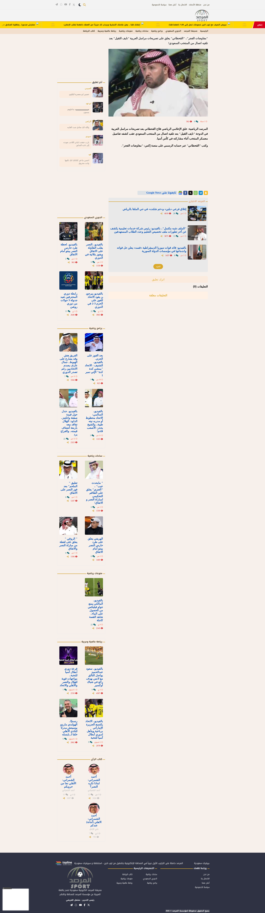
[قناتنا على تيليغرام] (56, 4)
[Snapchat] (206, 193)
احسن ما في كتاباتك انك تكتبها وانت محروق (77, 161)
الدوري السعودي (173, 31)
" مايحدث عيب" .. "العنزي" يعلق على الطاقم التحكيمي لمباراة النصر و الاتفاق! (94, 492)
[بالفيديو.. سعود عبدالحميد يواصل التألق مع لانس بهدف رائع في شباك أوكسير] (94, 655)
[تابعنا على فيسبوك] (70, 4)
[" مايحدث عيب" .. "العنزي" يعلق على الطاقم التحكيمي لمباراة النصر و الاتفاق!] (94, 470)
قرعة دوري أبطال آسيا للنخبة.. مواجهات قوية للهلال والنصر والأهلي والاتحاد (68, 677)
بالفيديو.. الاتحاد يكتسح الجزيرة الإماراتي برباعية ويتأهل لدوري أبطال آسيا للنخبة (94, 729)
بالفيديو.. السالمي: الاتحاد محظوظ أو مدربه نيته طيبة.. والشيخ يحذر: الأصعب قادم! (94, 421)
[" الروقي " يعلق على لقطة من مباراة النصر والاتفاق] (68, 525)
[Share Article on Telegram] (201, 193)
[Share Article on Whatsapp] (196, 193)
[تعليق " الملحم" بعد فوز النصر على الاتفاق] (68, 470)
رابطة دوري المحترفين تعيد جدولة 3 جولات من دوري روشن (68, 300)
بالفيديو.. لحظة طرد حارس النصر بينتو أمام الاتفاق (68, 249)
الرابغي (88, 121)
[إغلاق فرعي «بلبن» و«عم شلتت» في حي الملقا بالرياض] (197, 213)
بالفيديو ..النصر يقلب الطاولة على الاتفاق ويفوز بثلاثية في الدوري (94, 251)
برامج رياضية (157, 31)
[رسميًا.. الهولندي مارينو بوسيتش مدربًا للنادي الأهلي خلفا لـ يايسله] (68, 708)
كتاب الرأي (96, 759)
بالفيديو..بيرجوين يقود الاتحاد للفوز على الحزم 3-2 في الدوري (94, 300)
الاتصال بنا (182, 5)
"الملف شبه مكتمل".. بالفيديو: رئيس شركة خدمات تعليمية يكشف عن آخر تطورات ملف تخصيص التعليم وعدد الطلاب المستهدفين (148, 230)
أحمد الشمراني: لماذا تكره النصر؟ (94, 781)
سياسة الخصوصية (159, 5)
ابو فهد (88, 103)
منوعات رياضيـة (126, 31)
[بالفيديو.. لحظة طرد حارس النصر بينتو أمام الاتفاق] (68, 231)
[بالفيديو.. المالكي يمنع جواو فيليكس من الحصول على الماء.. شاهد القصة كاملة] (94, 587)
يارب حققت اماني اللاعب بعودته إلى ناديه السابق (76, 143)
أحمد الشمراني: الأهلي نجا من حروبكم (68, 781)
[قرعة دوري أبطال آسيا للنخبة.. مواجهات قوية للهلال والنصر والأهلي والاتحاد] (68, 655)
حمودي (88, 136)
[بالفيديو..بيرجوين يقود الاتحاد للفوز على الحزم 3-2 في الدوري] (94, 280)
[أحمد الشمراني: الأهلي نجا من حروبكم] (68, 769)
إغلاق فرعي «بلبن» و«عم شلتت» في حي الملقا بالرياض (154, 209)
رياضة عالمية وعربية (107, 31)
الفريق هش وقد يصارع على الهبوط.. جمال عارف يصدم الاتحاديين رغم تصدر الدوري (68, 363)
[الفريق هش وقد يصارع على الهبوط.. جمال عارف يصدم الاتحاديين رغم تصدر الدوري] (68, 342)
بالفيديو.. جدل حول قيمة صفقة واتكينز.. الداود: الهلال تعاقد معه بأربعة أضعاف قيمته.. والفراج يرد (69, 423)
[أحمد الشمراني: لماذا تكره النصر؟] (94, 769)
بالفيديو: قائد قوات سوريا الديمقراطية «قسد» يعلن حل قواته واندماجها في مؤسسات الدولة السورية (151, 249)
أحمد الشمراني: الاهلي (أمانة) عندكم (94, 820)
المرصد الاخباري (197, 201)
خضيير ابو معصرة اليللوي (79, 94)
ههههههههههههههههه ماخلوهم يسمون (78, 110)
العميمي (88, 88)
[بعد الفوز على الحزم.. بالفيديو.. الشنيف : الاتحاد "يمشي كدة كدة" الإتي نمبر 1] (94, 342)
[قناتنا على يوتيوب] (65, 4)
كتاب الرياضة (89, 31)
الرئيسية (204, 31)
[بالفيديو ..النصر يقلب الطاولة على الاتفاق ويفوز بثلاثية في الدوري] (94, 231)
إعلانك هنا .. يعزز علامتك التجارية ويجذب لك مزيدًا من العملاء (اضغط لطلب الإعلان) (123, 25)
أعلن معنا (172, 5)
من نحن (206, 5)
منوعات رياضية (94, 573)
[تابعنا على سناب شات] (61, 4)
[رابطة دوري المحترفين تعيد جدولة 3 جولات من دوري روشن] (68, 280)
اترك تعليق (158, 279)
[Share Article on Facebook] (185, 193)
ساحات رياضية (141, 31)
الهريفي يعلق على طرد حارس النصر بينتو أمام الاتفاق (95, 545)
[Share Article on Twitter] (190, 193)
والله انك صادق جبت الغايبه (78, 127)
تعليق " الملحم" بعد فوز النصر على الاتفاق (69, 487)
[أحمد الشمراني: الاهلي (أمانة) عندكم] (94, 808)
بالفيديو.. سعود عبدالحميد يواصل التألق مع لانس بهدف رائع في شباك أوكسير (94, 677)
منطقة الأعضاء (195, 5)
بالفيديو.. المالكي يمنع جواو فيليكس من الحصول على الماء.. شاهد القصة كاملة (95, 610)
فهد (89, 154)
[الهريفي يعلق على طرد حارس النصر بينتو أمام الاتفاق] (94, 525)
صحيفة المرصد (190, 31)
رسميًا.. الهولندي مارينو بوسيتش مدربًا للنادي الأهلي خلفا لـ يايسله (68, 728)
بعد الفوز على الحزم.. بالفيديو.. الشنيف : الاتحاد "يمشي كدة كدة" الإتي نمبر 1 (94, 365)
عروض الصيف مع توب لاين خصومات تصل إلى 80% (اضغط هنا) (219, 25)
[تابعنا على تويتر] (74, 5)
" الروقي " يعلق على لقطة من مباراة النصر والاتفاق (68, 543)
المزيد (158, 266)
